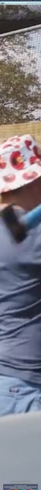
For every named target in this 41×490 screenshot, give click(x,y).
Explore (8, 3)
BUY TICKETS (37, 3)
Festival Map (28, 3)
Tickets (16, 3)
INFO (13, 3)
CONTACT (19, 3)
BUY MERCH (33, 3)
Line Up (11, 3)
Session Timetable (23, 3)
